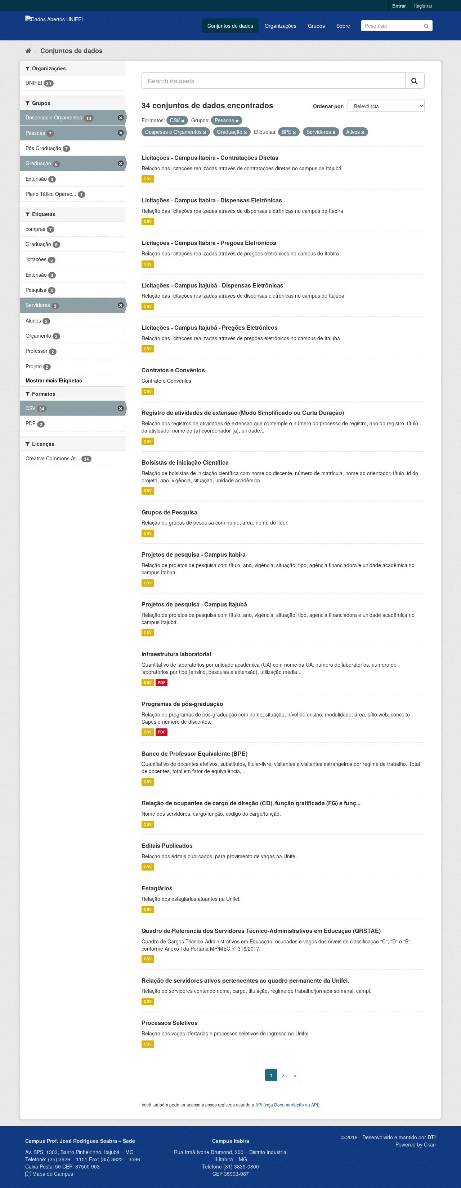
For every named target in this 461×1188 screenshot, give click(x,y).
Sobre (343, 25)
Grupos (316, 25)
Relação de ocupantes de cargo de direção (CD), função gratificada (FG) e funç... (251, 803)
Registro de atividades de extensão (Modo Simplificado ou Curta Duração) (243, 412)
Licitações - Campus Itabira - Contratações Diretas (210, 157)
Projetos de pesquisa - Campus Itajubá (194, 604)
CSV (148, 178)
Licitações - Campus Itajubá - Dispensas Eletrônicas (212, 285)
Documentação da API (296, 1104)
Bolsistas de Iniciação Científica (185, 462)
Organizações (280, 25)
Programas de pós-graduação (182, 704)
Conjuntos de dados (230, 25)
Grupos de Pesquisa (169, 512)
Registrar (422, 5)
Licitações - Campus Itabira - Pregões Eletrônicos (209, 242)
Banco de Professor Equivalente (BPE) (194, 753)
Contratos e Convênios (173, 370)
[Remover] (182, 120)
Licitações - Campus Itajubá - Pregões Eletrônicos (210, 327)
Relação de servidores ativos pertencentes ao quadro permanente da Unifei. (245, 980)
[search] (415, 80)
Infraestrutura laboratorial (176, 654)
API (258, 1104)
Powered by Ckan (415, 1144)
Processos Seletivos (170, 1022)
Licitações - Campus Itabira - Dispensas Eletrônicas (212, 200)
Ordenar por (328, 106)
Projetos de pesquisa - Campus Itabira (194, 554)
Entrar (399, 5)
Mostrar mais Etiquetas (54, 380)
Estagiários (157, 888)
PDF (161, 682)
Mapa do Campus (52, 1173)
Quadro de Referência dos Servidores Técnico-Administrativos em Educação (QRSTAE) (261, 930)
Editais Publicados (167, 845)
